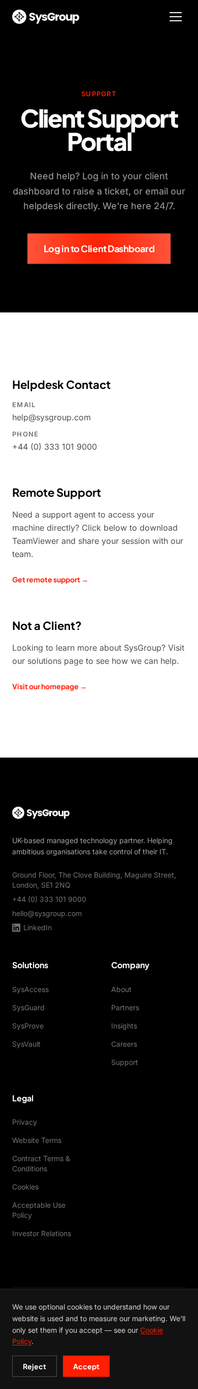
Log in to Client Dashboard (99, 248)
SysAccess (30, 989)
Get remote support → (50, 579)
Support (124, 1062)
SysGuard (28, 1007)
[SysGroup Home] (45, 17)
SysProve (28, 1025)
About (121, 989)
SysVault (26, 1044)
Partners (125, 1007)
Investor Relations (41, 1233)
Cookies (25, 1186)
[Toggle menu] (176, 16)
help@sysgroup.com (51, 417)
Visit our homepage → (49, 686)
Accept (86, 1366)
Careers (124, 1044)
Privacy (24, 1122)
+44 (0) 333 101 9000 (54, 447)
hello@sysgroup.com (47, 913)
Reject (34, 1366)
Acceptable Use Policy (38, 1210)
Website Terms (36, 1140)
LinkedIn (37, 927)
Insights (124, 1025)
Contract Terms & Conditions (41, 1163)
